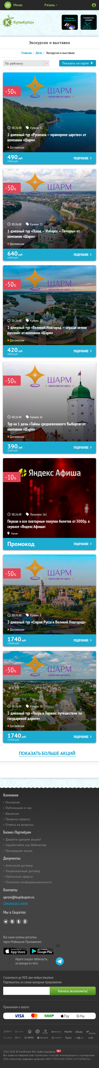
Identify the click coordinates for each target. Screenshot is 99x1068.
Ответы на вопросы (19, 825)
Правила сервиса (18, 819)
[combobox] (26, 63)
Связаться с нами (15, 903)
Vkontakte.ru (12, 921)
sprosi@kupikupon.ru (18, 897)
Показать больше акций (47, 753)
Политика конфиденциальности (29, 882)
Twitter (18, 921)
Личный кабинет (94, 5)
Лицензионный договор (23, 871)
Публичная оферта (19, 876)
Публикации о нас (19, 808)
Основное (13, 802)
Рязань (49, 5)
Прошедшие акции (19, 851)
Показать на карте (75, 63)
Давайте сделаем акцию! (23, 839)
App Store (15, 951)
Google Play (42, 951)
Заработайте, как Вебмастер (26, 845)
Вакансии (12, 813)
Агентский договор (19, 865)
